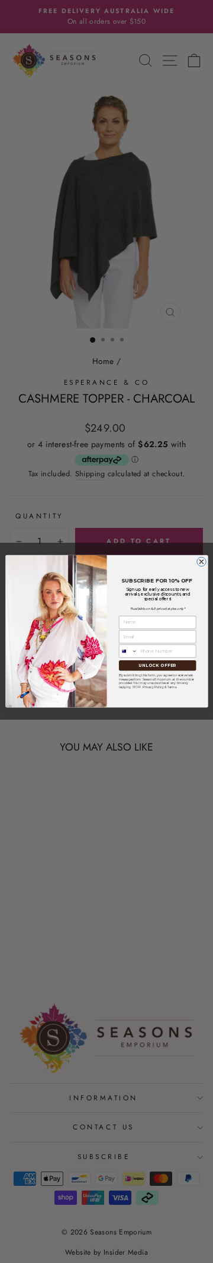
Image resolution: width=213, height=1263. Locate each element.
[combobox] (128, 651)
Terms (171, 687)
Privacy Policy (152, 687)
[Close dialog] (200, 562)
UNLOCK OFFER (157, 665)
